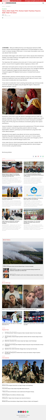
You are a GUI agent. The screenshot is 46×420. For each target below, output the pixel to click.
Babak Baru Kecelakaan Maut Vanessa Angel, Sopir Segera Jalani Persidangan (21, 340)
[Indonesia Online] (10, 3)
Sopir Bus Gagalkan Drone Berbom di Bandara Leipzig (13, 394)
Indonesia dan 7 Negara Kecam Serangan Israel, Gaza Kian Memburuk (16, 398)
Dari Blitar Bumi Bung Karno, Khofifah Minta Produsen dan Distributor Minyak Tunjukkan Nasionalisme (22, 353)
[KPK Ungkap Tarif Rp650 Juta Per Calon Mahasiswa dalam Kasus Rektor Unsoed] (6, 276)
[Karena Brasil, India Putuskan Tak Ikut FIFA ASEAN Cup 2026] (34, 316)
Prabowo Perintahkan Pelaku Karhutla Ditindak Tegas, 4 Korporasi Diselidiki (18, 266)
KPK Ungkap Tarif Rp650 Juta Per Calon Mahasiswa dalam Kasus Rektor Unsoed (17, 0)
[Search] (43, 3)
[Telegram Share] (41, 156)
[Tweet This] (36, 156)
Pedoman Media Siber (21, 415)
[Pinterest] (23, 412)
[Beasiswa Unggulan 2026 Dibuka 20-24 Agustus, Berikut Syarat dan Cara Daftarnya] (34, 191)
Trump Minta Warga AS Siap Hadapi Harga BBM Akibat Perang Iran (15, 388)
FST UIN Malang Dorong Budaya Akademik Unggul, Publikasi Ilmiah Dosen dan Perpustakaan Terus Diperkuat (34, 175)
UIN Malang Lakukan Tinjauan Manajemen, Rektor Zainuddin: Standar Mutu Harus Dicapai (23, 332)
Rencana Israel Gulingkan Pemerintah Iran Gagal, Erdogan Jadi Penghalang (17, 385)
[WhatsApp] (28, 412)
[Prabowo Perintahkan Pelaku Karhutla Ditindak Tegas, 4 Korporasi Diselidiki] (23, 253)
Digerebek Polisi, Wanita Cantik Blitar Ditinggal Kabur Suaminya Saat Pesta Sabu (21, 348)
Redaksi (28, 415)
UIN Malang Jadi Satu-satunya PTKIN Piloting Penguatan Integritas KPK (11, 199)
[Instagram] (25, 412)
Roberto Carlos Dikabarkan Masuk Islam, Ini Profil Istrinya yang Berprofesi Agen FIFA (19, 309)
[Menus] (3, 3)
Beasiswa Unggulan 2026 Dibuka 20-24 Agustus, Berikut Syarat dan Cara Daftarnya (33, 199)
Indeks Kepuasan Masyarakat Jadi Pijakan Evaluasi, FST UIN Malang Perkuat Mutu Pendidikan (10, 222)
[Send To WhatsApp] (43, 156)
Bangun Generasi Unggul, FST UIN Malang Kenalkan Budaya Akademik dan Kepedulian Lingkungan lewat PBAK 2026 (11, 175)
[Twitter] (21, 412)
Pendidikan (4, 9)
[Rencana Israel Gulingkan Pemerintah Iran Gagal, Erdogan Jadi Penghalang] (23, 371)
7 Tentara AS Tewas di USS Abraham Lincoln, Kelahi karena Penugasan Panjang (18, 391)
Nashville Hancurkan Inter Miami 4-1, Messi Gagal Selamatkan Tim (12, 324)
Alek (5, 14)
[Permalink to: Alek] (3, 15)
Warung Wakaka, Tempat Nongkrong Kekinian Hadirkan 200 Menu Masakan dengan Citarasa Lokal (23, 337)
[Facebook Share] (33, 156)
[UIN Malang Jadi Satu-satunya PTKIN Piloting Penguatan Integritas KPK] (12, 191)
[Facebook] (19, 412)
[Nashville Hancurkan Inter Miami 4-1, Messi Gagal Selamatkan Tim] (12, 316)
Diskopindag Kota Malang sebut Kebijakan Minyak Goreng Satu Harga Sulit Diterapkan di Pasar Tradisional (24, 345)
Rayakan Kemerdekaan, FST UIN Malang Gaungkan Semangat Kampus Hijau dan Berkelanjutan (32, 222)
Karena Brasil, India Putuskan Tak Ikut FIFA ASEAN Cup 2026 (34, 324)
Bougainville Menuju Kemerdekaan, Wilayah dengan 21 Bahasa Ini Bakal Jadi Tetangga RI (20, 401)
